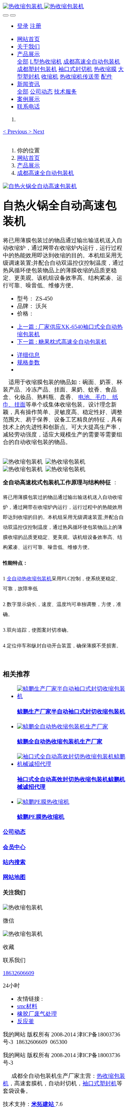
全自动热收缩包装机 (29, 578)
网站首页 (28, 39)
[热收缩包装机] (64, 6)
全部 (22, 62)
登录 (22, 26)
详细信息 (28, 355)
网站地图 (14, 877)
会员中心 (14, 847)
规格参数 (28, 362)
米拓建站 (43, 1104)
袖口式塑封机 (99, 1083)
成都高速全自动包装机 (45, 173)
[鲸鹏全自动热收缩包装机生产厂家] (62, 726)
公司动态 (14, 832)
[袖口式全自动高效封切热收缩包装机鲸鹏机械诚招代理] (71, 764)
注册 (35, 26)
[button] (15, 131)
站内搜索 (14, 862)
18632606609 (18, 973)
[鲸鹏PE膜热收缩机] (43, 802)
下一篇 (62, 342)
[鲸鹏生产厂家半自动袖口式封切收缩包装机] (71, 696)
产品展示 (28, 165)
